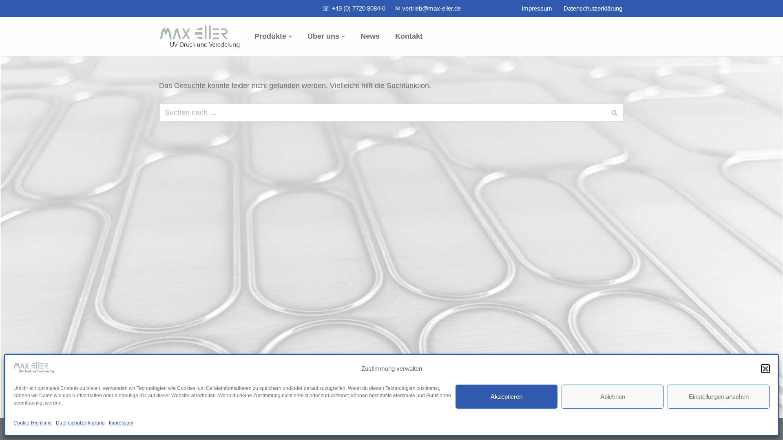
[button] (765, 369)
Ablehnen (612, 396)
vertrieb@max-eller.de (431, 8)
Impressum (121, 423)
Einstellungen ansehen (719, 396)
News (370, 36)
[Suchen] (615, 112)
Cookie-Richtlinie (32, 423)
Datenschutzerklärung (80, 423)
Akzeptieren (506, 396)
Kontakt (408, 36)
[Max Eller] (200, 36)
